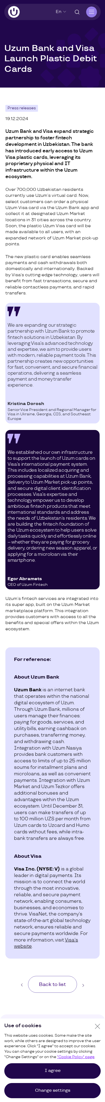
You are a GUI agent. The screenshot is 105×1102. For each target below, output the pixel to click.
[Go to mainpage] (14, 12)
